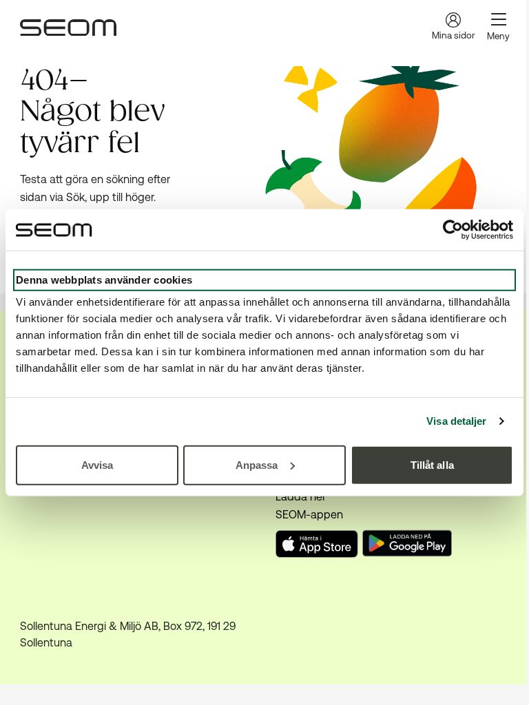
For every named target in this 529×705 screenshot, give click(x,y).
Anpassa (257, 464)
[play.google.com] (409, 546)
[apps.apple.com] (317, 553)
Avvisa (97, 464)
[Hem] (68, 27)
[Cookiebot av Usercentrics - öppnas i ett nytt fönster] (453, 230)
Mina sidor (453, 35)
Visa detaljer (456, 421)
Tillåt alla (432, 464)
